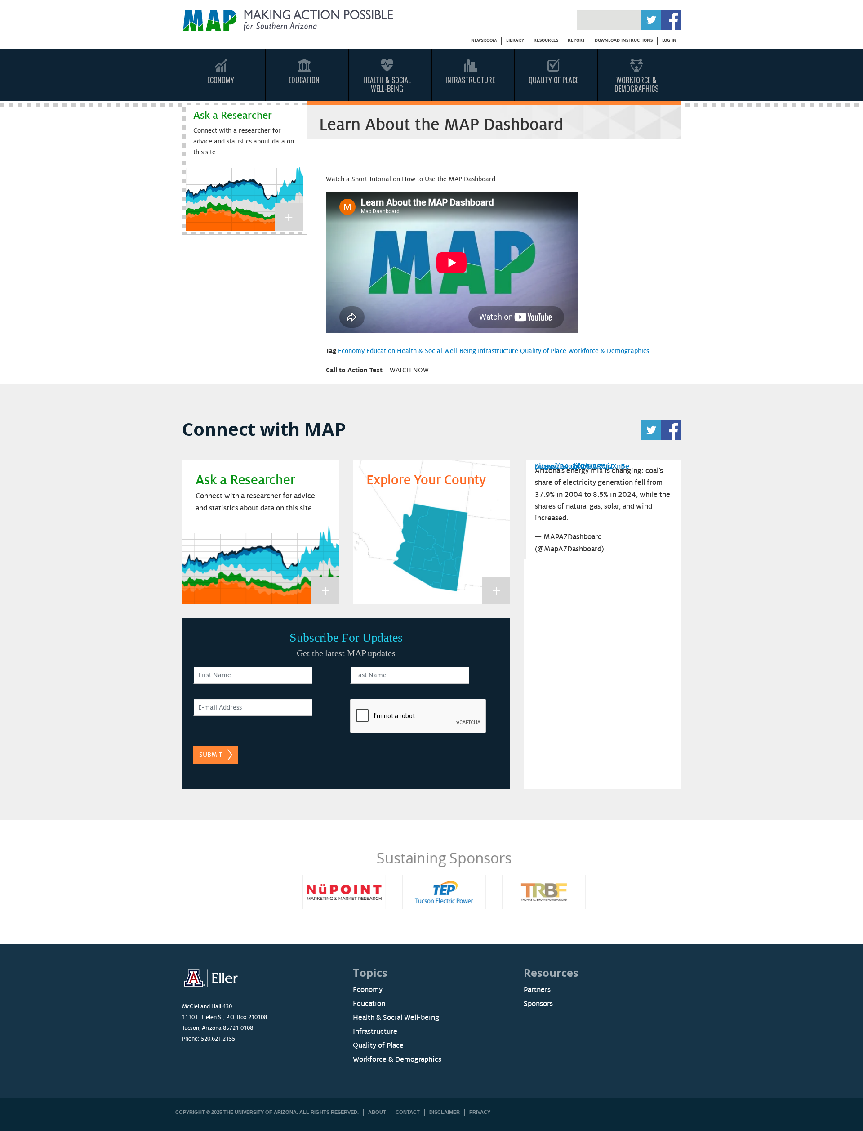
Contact (408, 1112)
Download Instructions (624, 40)
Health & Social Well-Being (387, 84)
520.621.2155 (218, 1039)
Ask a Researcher (232, 115)
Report (576, 40)
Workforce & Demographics (636, 84)
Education (304, 80)
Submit (210, 754)
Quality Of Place (553, 80)
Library (515, 40)
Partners (537, 990)
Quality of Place (543, 350)
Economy (220, 80)
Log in (669, 40)
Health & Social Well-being (396, 1018)
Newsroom (484, 40)
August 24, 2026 (562, 466)
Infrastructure (470, 80)
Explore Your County (426, 480)
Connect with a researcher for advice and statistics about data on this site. (243, 141)
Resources (546, 40)
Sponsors (538, 1004)
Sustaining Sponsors (431, 857)
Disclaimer (444, 1112)
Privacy (479, 1112)
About (377, 1112)
